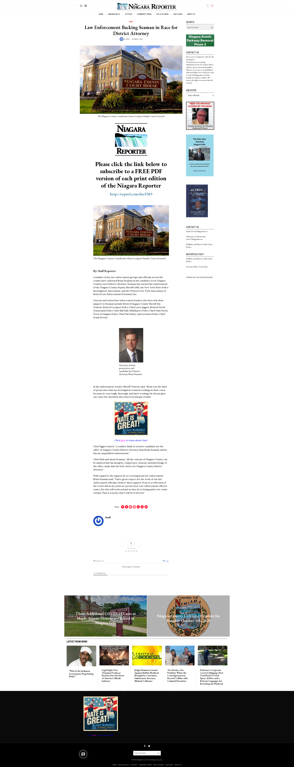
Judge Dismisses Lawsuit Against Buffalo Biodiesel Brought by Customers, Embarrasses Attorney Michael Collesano (146, 675)
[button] (212, 27)
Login (167, 561)
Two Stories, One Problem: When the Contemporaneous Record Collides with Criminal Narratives (177, 675)
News (131, 22)
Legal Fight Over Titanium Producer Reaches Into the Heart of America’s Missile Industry (113, 675)
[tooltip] (208, 6)
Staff (128, 39)
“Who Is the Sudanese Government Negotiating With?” (81, 674)
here (123, 440)
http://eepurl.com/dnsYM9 (131, 194)
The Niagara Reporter (155, 760)
